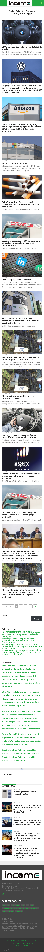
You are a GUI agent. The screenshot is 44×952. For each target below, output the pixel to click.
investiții (19, 911)
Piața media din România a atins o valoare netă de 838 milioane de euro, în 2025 (21, 741)
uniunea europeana (30, 908)
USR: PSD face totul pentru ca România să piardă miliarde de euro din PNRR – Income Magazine (21, 695)
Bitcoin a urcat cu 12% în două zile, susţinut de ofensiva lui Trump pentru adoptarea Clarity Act (21, 635)
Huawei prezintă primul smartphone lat (19, 631)
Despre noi (11, 941)
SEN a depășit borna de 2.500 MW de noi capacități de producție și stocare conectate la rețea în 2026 (22, 646)
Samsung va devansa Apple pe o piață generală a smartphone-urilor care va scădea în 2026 (19, 640)
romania (6, 905)
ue (27, 905)
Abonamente (23, 941)
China (5, 911)
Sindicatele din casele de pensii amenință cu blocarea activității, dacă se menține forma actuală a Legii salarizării (21, 652)
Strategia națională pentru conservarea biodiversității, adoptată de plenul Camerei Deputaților (20, 702)
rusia (11, 911)
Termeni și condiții (23, 946)
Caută (4, 615)
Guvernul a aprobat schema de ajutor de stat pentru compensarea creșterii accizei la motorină (21, 725)
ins (32, 905)
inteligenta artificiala (12, 908)
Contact (34, 941)
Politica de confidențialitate (23, 943)
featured (15, 905)
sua (23, 905)
